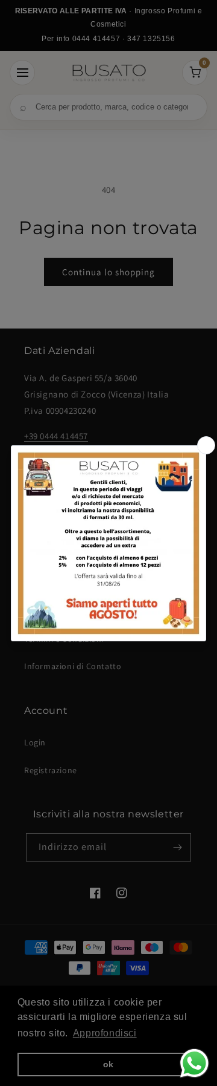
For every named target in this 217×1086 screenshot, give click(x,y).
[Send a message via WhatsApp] (194, 1063)
